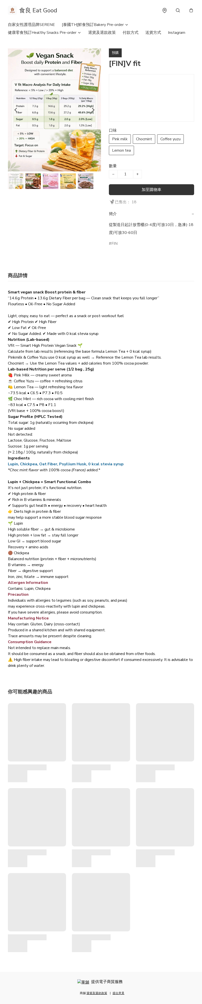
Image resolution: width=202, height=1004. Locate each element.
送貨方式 (153, 32)
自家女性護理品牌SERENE (31, 24)
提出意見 (118, 993)
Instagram (176, 32)
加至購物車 (151, 189)
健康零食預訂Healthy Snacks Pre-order (42, 32)
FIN (114, 243)
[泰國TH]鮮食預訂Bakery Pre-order (93, 24)
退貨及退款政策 (102, 32)
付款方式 (130, 32)
